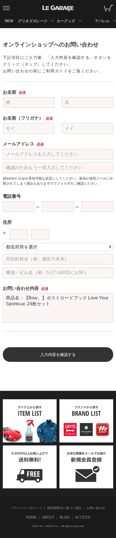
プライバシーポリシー (26, 508)
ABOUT (48, 517)
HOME (31, 517)
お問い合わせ (95, 508)
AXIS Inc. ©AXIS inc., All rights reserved (58, 526)
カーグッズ (66, 21)
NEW (9, 21)
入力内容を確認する (58, 354)
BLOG (65, 517)
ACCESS (82, 517)
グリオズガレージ (32, 21)
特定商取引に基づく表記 (64, 508)
